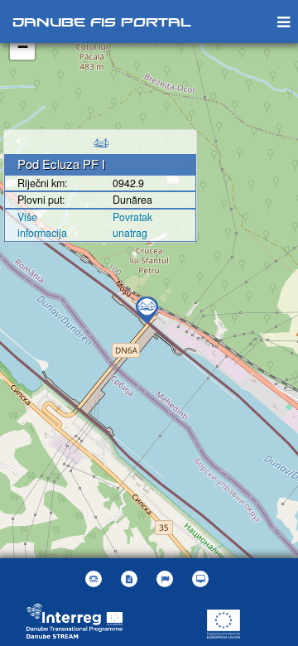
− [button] (22, 46)
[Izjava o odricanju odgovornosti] (131, 579)
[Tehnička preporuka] (202, 579)
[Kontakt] (95, 579)
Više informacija (42, 225)
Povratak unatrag (132, 225)
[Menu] (283, 21)
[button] (167, 579)
